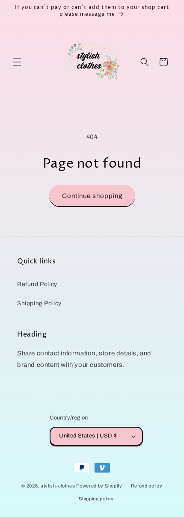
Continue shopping (92, 195)
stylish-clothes (58, 485)
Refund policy (147, 485)
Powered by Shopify (99, 485)
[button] (17, 62)
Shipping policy (96, 498)
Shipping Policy (39, 303)
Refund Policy (37, 284)
